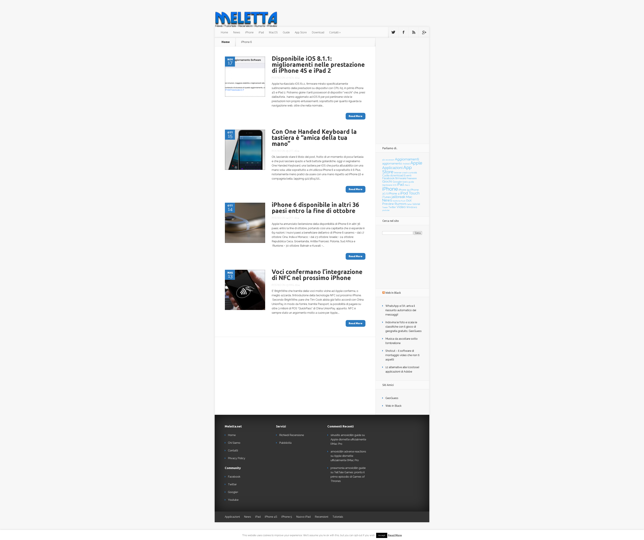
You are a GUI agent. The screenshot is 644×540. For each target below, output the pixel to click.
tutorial (416, 204)
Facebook (388, 178)
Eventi (407, 175)
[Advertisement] (402, 88)
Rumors (401, 204)
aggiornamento (392, 163)
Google (397, 181)
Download (318, 32)
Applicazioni (392, 168)
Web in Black (393, 405)
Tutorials (337, 516)
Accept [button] (381, 535)
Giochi (387, 181)
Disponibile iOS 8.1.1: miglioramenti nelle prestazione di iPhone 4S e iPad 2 (318, 64)
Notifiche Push (399, 201)
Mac (409, 197)
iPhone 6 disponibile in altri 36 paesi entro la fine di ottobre (315, 207)
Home (224, 32)
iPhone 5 (286, 516)
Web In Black (393, 292)
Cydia (385, 175)
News (236, 32)
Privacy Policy (236, 458)
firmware (400, 178)
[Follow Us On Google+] (424, 32)
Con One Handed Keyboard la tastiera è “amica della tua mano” (314, 137)
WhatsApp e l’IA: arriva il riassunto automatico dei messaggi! (400, 310)
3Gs (383, 160)
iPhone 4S (271, 516)
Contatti (334, 32)
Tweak (385, 207)
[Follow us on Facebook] (403, 32)
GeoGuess (391, 398)
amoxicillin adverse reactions (348, 451)
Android (406, 164)
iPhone (249, 32)
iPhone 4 (393, 193)
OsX (409, 200)
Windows (411, 207)
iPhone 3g (404, 189)
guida (411, 182)
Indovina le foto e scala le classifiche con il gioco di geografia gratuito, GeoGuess (403, 327)
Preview (388, 204)
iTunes (386, 197)
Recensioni (321, 516)
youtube (385, 210)
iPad (261, 32)
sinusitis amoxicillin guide (346, 435)
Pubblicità (285, 442)
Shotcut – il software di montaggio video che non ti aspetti (402, 355)
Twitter (392, 207)
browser (397, 173)
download (396, 175)
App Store (301, 32)
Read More (395, 535)
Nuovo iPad (303, 516)
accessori (390, 160)
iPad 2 (407, 185)
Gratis (405, 182)
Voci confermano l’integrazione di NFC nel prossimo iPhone (317, 274)
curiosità (412, 172)
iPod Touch (410, 193)
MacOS (273, 32)
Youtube (233, 499)
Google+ (233, 492)
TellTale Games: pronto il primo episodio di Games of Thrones (348, 477)
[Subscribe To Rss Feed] (414, 32)
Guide (286, 32)
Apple (416, 162)
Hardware (387, 185)
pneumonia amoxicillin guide (348, 468)
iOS (394, 185)
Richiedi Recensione (291, 435)
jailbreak (398, 197)
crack (405, 172)
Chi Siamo (234, 442)
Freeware (412, 178)
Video (401, 207)
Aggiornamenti (407, 159)
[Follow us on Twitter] (393, 32)
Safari (409, 204)
